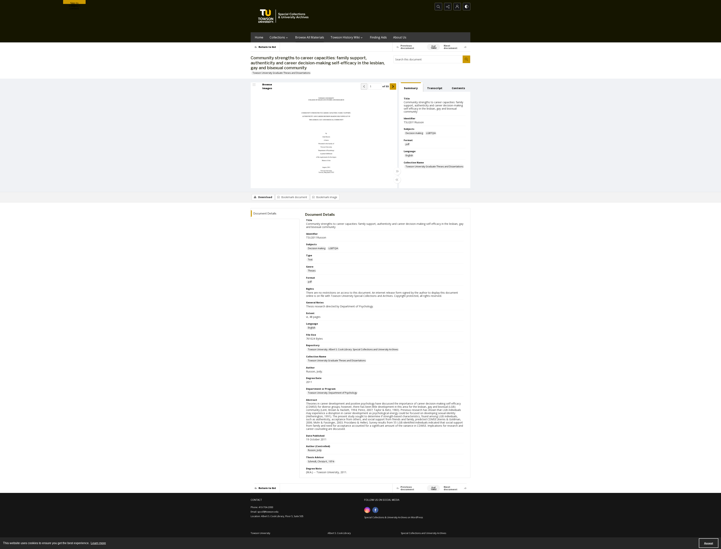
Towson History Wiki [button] (345, 37)
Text (310, 259)
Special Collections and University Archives (423, 533)
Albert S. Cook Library (339, 533)
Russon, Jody (314, 450)
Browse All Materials (309, 37)
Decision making (414, 133)
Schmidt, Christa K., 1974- (321, 461)
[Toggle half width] (397, 180)
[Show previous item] (364, 86)
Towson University (260, 533)
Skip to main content (74, 2)
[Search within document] (466, 59)
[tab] (411, 87)
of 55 (385, 86)
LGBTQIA (431, 133)
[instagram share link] (367, 510)
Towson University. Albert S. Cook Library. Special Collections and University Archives (353, 349)
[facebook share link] (375, 510)
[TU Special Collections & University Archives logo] (284, 16)
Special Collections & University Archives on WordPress (393, 517)
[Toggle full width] (397, 171)
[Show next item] (393, 86)
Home (259, 37)
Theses (311, 270)
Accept (708, 543)
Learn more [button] (98, 543)
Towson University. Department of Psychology (332, 392)
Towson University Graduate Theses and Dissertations (281, 72)
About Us (399, 37)
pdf (407, 144)
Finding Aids (378, 37)
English (409, 155)
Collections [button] (277, 37)
